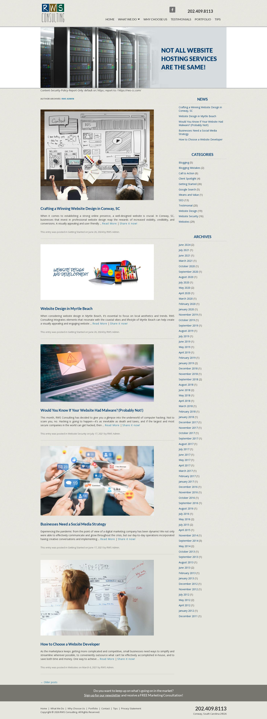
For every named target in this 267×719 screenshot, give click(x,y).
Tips (218, 19)
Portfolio (203, 19)
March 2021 (186, 260)
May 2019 (184, 347)
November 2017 (188, 427)
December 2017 (188, 422)
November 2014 (188, 535)
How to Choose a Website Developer (70, 644)
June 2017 (184, 454)
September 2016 (188, 503)
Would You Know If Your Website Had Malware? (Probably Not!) (92, 410)
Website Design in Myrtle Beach (66, 308)
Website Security (77, 433)
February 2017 (187, 476)
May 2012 (184, 600)
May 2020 (184, 287)
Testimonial (186, 205)
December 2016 (188, 487)
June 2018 (184, 390)
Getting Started (76, 232)
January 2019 (186, 363)
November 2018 (188, 374)
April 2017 (184, 465)
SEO (181, 200)
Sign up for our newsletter (102, 695)
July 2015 (184, 524)
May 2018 (184, 395)
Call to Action (186, 173)
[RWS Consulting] (53, 21)
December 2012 (188, 583)
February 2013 (187, 573)
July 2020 (184, 282)
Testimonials (181, 19)
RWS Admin (68, 98)
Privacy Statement (131, 708)
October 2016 (187, 497)
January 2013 (186, 578)
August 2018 (186, 384)
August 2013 (186, 562)
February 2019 (187, 357)
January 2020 (186, 309)
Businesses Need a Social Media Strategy (73, 524)
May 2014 (184, 546)
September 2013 (188, 557)
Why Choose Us (155, 19)
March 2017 (186, 471)
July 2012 (184, 594)
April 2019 (184, 352)
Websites (73, 667)
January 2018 (186, 417)
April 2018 (184, 401)
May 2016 (184, 519)
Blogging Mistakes (189, 168)
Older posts (49, 682)
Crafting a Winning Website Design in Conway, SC (80, 208)
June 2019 (184, 341)
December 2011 (188, 616)
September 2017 (188, 438)
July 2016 (184, 513)
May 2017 (184, 460)
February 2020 (187, 304)
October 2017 (187, 433)
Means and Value (189, 194)
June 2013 (184, 567)
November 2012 (188, 589)
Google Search (187, 189)
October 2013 (187, 551)
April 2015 (184, 530)
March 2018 (186, 406)
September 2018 (188, 379)
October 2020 (187, 266)
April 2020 (184, 293)
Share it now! (128, 223)
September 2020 (188, 271)
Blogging (184, 162)
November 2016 (188, 492)
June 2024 (184, 244)
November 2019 (188, 314)
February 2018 (187, 411)
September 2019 (188, 325)
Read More (109, 223)
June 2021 (184, 255)
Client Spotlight (187, 178)
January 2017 (186, 481)
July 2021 (184, 250)
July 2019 (184, 336)
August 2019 (186, 330)
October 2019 (187, 320)
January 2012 (186, 610)
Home (110, 19)
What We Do (57, 708)
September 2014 (188, 540)
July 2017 (184, 449)
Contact (105, 708)
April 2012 (184, 605)
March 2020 (186, 298)
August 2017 (186, 444)
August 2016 (186, 508)
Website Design (188, 211)
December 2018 (188, 368)
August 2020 (186, 277)
